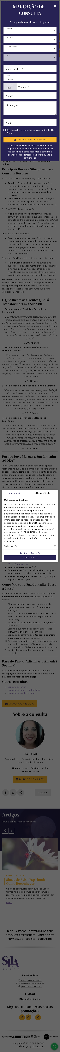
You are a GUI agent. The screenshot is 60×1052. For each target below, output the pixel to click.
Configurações (15, 492)
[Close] (55, 6)
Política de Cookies (43, 492)
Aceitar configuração (30, 553)
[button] (30, 545)
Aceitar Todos (30, 557)
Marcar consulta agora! (31, 139)
